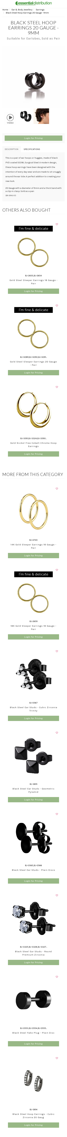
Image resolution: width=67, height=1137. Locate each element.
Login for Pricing (33, 138)
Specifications (32, 149)
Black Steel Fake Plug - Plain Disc (33, 1032)
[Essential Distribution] (33, 3)
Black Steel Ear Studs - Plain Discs (33, 870)
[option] (33, 77)
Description (11, 149)
